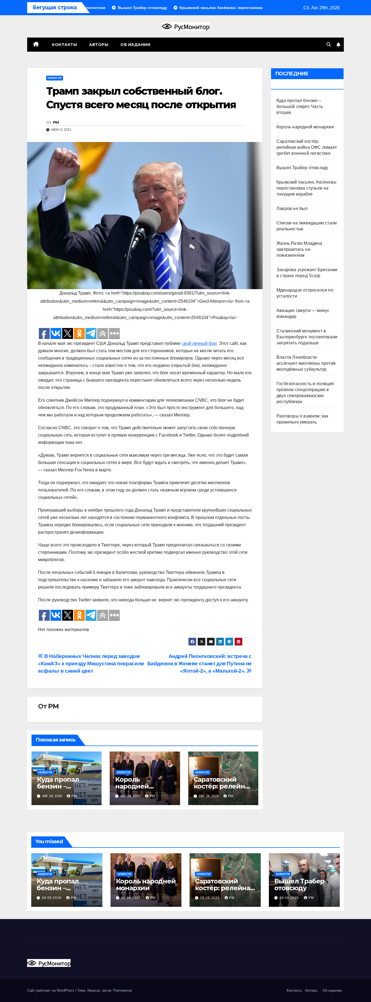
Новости (54, 77)
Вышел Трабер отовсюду (302, 167)
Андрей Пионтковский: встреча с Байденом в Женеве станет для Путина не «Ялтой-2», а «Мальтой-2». (199, 663)
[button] (328, 44)
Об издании (135, 44)
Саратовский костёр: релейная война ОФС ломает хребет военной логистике (306, 147)
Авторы (98, 44)
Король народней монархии (132, 786)
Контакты (64, 44)
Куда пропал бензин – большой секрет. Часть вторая (299, 106)
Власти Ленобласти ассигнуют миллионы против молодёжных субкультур (306, 363)
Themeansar (122, 990)
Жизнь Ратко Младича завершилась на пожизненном (299, 249)
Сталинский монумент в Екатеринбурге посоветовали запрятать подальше (306, 337)
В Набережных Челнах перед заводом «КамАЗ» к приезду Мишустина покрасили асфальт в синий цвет (91, 663)
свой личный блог (199, 343)
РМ (56, 122)
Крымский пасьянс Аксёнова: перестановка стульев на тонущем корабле (306, 188)
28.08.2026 (52, 898)
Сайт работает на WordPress (51, 990)
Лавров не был (292, 208)
